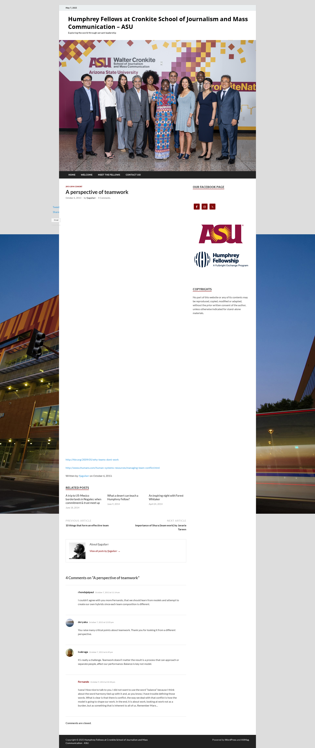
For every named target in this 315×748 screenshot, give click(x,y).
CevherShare (56, 225)
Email (56, 220)
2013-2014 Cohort (74, 186)
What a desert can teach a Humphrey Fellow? (122, 497)
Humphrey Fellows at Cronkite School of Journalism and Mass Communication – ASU (158, 23)
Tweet (56, 207)
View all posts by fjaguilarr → (105, 550)
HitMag (245, 739)
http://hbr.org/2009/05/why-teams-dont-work (92, 459)
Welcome (86, 174)
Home (71, 174)
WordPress (230, 739)
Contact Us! (133, 174)
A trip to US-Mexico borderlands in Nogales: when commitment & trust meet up (83, 499)
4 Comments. (104, 198)
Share (56, 211)
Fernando (83, 681)
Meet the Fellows (109, 174)
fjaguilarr (91, 198)
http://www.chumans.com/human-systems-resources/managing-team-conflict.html (113, 467)
